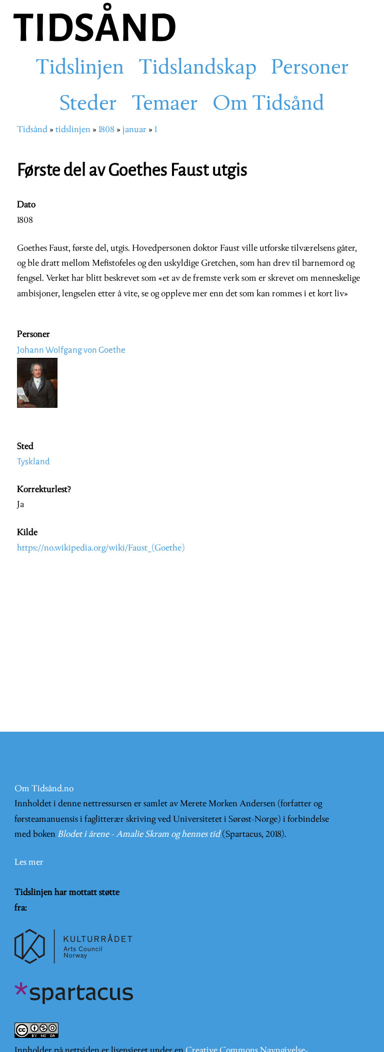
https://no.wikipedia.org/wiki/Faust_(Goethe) (101, 548)
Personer (310, 69)
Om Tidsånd (268, 105)
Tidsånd (32, 130)
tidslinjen (73, 130)
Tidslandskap (197, 69)
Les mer (29, 862)
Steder (88, 105)
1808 (106, 130)
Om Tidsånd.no (44, 789)
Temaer (165, 105)
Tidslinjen (80, 69)
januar (134, 130)
